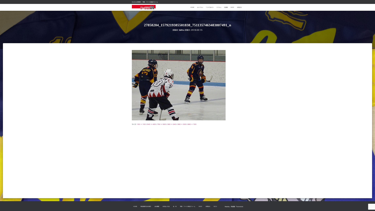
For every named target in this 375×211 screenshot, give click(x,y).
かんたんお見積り (136, 2)
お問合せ (239, 7)
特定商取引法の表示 (146, 206)
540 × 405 (151, 124)
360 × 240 (171, 124)
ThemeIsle (239, 206)
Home (192, 7)
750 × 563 (161, 124)
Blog (215, 206)
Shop (232, 7)
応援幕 (226, 7)
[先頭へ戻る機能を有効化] (371, 207)
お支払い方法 (166, 206)
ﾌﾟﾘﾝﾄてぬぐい (210, 7)
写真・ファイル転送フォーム (150, 2)
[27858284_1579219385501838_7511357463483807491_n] (179, 85)
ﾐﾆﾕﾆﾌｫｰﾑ (219, 7)
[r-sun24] (143, 7)
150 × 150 (141, 124)
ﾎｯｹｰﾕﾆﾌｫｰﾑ (200, 7)
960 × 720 (192, 124)
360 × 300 (181, 124)
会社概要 (156, 206)
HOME (135, 206)
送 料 (175, 206)
